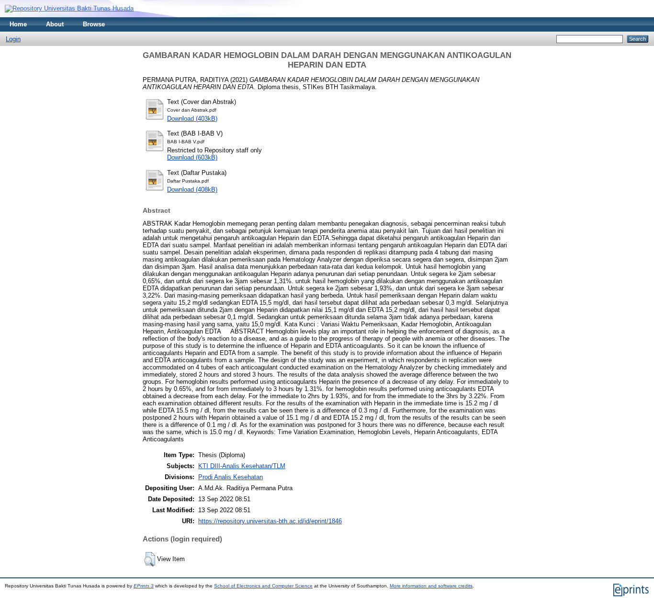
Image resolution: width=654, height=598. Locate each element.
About (55, 24)
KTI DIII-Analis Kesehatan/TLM (241, 466)
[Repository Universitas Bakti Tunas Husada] (69, 8)
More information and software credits (431, 585)
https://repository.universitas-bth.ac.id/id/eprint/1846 (270, 521)
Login (13, 39)
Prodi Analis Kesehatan (230, 477)
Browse (94, 24)
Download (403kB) (192, 118)
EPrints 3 (144, 585)
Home (18, 24)
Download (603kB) (192, 157)
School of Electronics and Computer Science (263, 585)
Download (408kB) (192, 189)
